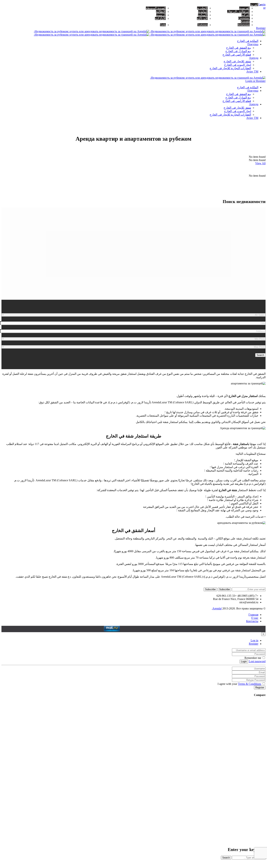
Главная (253, 614)
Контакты (252, 621)
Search (260, 355)
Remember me (253, 657)
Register (253, 643)
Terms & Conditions (249, 683)
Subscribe (224, 589)
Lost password (257, 661)
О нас (254, 617)
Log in (254, 640)
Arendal (217, 608)
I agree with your (240, 683)
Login (244, 661)
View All (260, 163)
